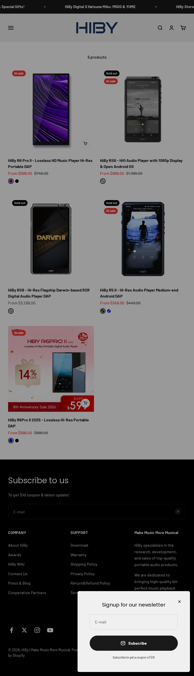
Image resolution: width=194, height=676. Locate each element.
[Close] (179, 601)
